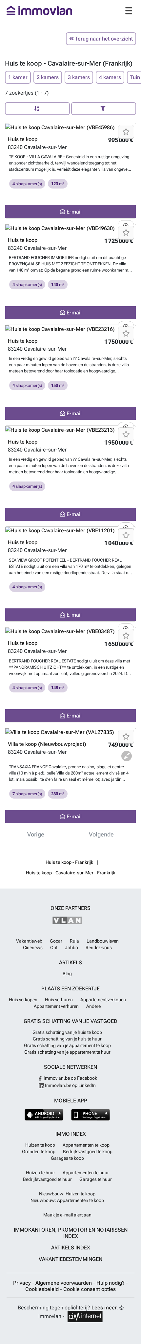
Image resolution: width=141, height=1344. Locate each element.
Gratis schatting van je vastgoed (70, 1021)
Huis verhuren (59, 999)
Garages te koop (67, 1158)
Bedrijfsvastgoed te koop (87, 1151)
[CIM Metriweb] (85, 1316)
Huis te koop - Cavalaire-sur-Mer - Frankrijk (70, 872)
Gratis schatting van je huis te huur (67, 1038)
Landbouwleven (103, 941)
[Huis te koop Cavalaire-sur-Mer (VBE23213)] (70, 430)
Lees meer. (104, 1307)
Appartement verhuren (56, 1006)
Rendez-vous (99, 947)
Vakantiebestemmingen (70, 1259)
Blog (67, 973)
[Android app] (44, 1115)
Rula (74, 941)
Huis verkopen (23, 999)
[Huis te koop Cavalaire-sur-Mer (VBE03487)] (70, 631)
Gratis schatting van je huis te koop (67, 1032)
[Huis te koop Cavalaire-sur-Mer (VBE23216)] (70, 329)
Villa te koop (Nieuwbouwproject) (47, 744)
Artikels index (70, 1247)
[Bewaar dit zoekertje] (126, 132)
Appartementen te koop (86, 1145)
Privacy (22, 1283)
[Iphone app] (90, 1115)
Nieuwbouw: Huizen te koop (67, 1193)
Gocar (56, 941)
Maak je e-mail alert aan (67, 1214)
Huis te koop (22, 139)
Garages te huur (95, 1179)
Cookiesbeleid (42, 1289)
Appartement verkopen (103, 999)
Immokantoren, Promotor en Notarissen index (71, 1233)
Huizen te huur (40, 1172)
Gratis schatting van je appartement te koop (67, 1045)
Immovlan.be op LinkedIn (70, 1085)
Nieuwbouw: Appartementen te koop (67, 1200)
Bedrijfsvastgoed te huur (47, 1179)
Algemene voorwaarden (64, 1283)
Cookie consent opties (89, 1289)
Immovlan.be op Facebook (70, 1078)
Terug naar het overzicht (103, 39)
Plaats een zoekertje (70, 988)
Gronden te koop (38, 1151)
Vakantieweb (29, 941)
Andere (93, 1006)
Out (53, 947)
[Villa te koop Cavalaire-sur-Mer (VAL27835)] (70, 732)
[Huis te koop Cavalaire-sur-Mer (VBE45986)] (70, 127)
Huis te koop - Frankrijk (69, 862)
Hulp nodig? (111, 1283)
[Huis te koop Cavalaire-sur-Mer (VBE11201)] (70, 531)
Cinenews (33, 947)
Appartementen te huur (86, 1172)
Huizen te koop (40, 1145)
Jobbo (71, 947)
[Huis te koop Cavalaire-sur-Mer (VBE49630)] (70, 228)
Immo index (70, 1134)
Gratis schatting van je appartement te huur (67, 1052)
